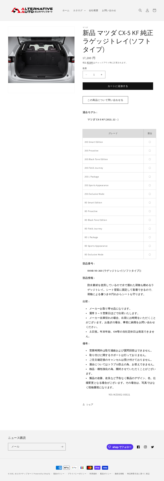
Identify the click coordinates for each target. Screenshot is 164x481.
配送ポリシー (105, 474)
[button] (79, 10)
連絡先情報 (119, 474)
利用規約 (93, 474)
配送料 (90, 62)
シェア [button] (89, 404)
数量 (85, 68)
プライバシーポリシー (77, 474)
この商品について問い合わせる (105, 100)
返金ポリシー (59, 474)
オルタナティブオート (24, 474)
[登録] (62, 446)
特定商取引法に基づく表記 (138, 474)
